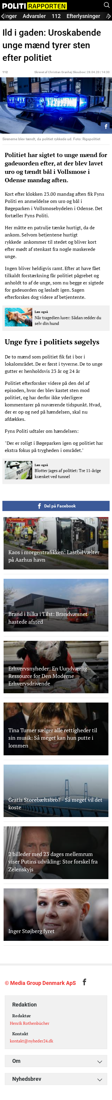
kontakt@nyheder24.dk (31, 1041)
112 (56, 16)
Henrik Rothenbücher (29, 1023)
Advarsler (34, 16)
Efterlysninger (83, 16)
